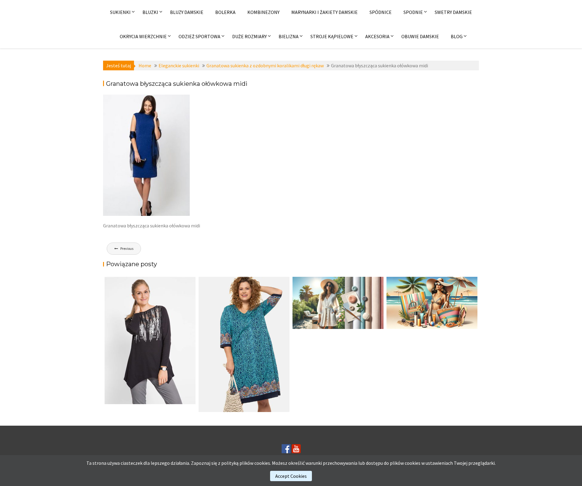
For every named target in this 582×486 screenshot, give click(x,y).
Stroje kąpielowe (331, 36)
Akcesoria (377, 36)
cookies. (262, 463)
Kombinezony (263, 12)
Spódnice (381, 12)
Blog (457, 36)
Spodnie (413, 12)
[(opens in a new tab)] (244, 344)
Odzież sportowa (199, 36)
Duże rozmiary (249, 36)
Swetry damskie (453, 12)
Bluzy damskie (186, 12)
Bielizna (289, 36)
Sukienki (120, 12)
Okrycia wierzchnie (143, 36)
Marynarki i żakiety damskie (324, 12)
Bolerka (225, 12)
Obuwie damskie (420, 36)
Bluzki (150, 12)
